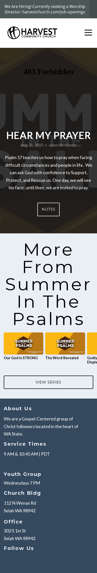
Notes (48, 209)
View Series (48, 382)
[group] (23, 348)
